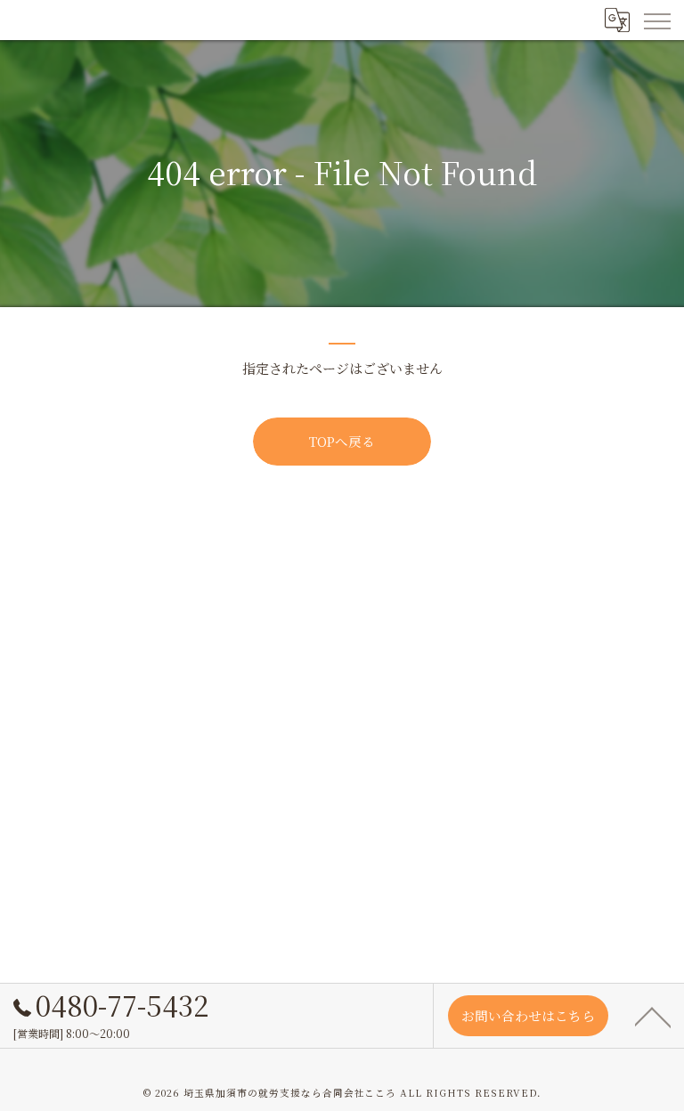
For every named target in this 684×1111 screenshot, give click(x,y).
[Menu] (656, 19)
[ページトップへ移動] (653, 1016)
